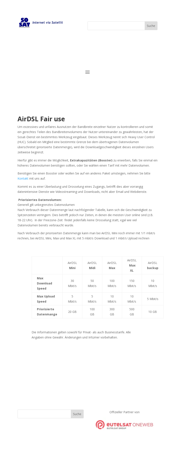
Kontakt (23, 178)
